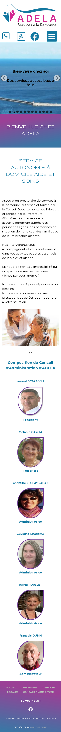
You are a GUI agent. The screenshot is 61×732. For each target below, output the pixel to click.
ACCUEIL (11, 687)
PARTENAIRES (29, 687)
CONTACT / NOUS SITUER (38, 692)
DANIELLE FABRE (39, 727)
